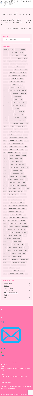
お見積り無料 (23, 61)
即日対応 (5, 146)
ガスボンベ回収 (23, 64)
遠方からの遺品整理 (18, 250)
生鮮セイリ (6, 223)
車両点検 (26, 247)
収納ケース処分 (13, 146)
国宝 (16, 152)
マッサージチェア (7, 108)
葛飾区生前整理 (17, 241)
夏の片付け (6, 161)
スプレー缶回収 (7, 84)
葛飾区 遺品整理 (7, 238)
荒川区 (15, 235)
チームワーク (21, 87)
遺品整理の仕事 (15, 259)
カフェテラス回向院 (13, 67)
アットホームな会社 (20, 49)
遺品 (26, 250)
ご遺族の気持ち (22, 72)
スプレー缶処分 (20, 81)
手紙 (19, 188)
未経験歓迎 (23, 194)
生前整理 (23, 220)
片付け (18, 217)
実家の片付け (6, 173)
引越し (23, 182)
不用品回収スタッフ (8, 129)
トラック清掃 (6, 93)
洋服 (19, 208)
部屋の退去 (22, 265)
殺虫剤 (5, 205)
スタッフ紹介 (15, 78)
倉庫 (20, 135)
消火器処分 (6, 214)
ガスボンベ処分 (14, 64)
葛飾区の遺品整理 (17, 238)
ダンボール (13, 87)
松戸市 (5, 200)
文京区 (5, 191)
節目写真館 (16, 229)
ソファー (15, 84)
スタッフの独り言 (17, 288)
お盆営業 (10, 61)
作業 (4, 135)
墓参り (11, 158)
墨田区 (16, 158)
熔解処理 (5, 217)
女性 (16, 164)
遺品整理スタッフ (17, 256)
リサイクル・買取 (17, 290)
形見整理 (5, 185)
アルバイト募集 (13, 52)
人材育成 (5, 132)
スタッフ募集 (6, 78)
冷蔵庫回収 (11, 140)
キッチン (22, 67)
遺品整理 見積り (7, 256)
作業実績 (10, 135)
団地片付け (10, 152)
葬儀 (14, 244)
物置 (4, 220)
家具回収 (12, 176)
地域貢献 (5, 158)
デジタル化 (12, 90)
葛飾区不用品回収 (7, 241)
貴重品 (5, 247)
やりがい (5, 117)
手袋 (23, 188)
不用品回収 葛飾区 (22, 126)
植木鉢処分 (6, 203)
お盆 (4, 61)
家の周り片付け (15, 173)
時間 (4, 194)
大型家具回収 (19, 161)
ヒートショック (7, 96)
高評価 (21, 273)
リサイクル (23, 117)
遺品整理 (14, 253)
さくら (5, 75)
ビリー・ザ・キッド (8, 99)
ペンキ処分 (15, 105)
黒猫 (27, 273)
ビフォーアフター (17, 96)
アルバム (21, 52)
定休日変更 (15, 170)
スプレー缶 (12, 81)
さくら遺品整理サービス (14, 75)
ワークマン (12, 120)
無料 (20, 214)
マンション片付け (20, 111)
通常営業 (10, 250)
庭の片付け (12, 182)
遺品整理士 (23, 262)
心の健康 (12, 185)
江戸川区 (15, 205)
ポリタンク (22, 105)
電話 (15, 271)
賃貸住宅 (15, 247)
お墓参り (25, 58)
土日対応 (5, 155)
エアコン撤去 (6, 58)
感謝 (10, 188)
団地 (4, 152)
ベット (24, 102)
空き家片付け (25, 226)
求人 (10, 205)
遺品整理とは (6, 259)
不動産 (21, 123)
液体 (12, 214)
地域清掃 (18, 155)
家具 (22, 173)
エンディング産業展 (16, 58)
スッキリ (5, 81)
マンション (16, 108)
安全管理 (22, 167)
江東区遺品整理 (12, 208)
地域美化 (24, 155)
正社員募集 (21, 203)
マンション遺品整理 (8, 114)
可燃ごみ (12, 149)
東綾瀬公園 (23, 197)
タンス (20, 84)
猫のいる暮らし (15, 220)
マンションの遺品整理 (8, 111)
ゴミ (16, 69)
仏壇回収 (20, 132)
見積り (18, 244)
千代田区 (26, 140)
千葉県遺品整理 (16, 143)
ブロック (19, 102)
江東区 (5, 208)
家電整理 (16, 179)
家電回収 (10, 179)
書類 (9, 194)
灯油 (16, 214)
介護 (11, 132)
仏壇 (15, 132)
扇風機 (14, 188)
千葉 (4, 143)
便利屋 (15, 135)
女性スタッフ (22, 164)
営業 (22, 149)
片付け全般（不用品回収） (17, 292)
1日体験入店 (6, 49)
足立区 (20, 247)
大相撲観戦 (6, 164)
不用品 (26, 123)
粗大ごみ (23, 229)
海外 (17, 211)
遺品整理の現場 (24, 259)
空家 (4, 229)
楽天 (16, 203)
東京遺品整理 (11, 197)
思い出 (17, 185)
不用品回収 (13, 126)
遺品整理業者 (6, 265)
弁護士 (18, 182)
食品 (23, 271)
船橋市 (10, 235)
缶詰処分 (18, 232)
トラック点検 (15, 93)
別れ (21, 140)
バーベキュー (23, 93)
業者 (12, 203)
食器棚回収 (11, 273)
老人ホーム (24, 232)
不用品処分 (6, 126)
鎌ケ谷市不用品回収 (14, 268)
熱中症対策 (12, 217)
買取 (10, 247)
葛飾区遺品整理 (7, 244)
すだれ (21, 78)
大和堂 (12, 161)
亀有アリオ (24, 129)
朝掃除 (16, 194)
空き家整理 (17, 226)
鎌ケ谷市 (5, 268)
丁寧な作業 (6, 123)
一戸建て (19, 120)
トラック (24, 90)
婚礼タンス (6, 167)
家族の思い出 (23, 176)
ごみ (20, 69)
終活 (13, 232)
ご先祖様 (5, 72)
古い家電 (5, 149)
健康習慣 (5, 137)
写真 (26, 137)
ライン (11, 117)
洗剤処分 (24, 208)
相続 (21, 223)
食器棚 (5, 273)
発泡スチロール (14, 223)
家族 (17, 176)
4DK (12, 49)
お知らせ (16, 61)
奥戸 (12, 164)
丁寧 (24, 120)
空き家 (11, 226)
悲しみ (5, 188)
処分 (17, 140)
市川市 (21, 179)
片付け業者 (24, 217)
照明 (24, 214)
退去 (4, 250)
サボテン (24, 75)
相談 (25, 223)
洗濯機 (5, 211)
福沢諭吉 (5, 226)
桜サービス (18, 200)
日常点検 (20, 191)
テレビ (18, 90)
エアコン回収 (23, 55)
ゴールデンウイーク (8, 69)
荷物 (20, 235)
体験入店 (26, 132)
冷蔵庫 (5, 140)
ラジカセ (17, 117)
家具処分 (5, 176)
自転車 (5, 235)
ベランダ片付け (7, 105)
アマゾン (5, 52)
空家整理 (10, 229)
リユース (5, 120)
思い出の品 (23, 185)
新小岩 (10, 191)
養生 (17, 273)
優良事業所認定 (13, 137)
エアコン (5, 55)
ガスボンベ (6, 64)
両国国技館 (17, 129)
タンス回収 (6, 87)
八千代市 (21, 137)
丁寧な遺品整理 (14, 123)
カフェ (5, 67)
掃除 (28, 188)
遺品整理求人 (15, 265)
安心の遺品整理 (7, 170)
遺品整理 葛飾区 (21, 253)
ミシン (16, 114)
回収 (27, 149)
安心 (27, 167)
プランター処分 (7, 102)
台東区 (17, 149)
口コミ (25, 146)
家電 (4, 179)
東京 (4, 197)
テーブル (5, 90)
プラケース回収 (18, 99)
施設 (15, 191)
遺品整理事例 (16, 262)
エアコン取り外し (14, 55)
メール (21, 114)
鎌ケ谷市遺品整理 (7, 271)
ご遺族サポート (13, 72)
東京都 (17, 197)
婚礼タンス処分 (14, 167)
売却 (21, 158)
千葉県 (9, 143)
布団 (27, 179)
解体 (27, 244)
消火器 (21, 211)
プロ (14, 102)
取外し (20, 146)
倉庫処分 (25, 135)
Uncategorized (17, 283)
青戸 (19, 271)
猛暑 (9, 220)
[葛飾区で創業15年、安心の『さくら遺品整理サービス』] (8, 6)
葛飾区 (25, 235)
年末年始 (5, 182)
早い (25, 191)
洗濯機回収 (11, 211)
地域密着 (12, 155)
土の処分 (24, 152)
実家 (21, 170)
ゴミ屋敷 (25, 69)
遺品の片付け (6, 253)
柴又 (10, 200)
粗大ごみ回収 (6, 232)
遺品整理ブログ (7, 262)
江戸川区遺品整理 (23, 205)
